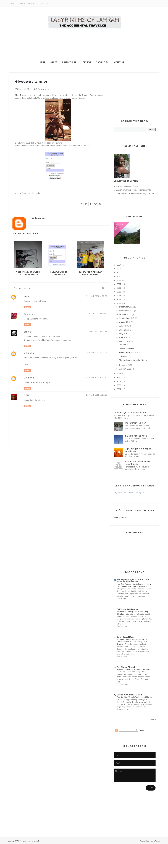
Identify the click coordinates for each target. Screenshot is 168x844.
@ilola (27, 332)
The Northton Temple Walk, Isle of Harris (134, 697)
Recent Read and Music (129, 352)
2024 (119, 265)
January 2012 (125, 369)
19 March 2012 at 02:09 (96, 352)
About (54, 62)
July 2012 (123, 326)
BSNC (27, 395)
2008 (119, 385)
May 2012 (123, 334)
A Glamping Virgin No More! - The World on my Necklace (133, 580)
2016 (119, 288)
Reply (27, 307)
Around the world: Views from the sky (137, 462)
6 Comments (42, 89)
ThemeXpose (154, 841)
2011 (119, 374)
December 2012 (126, 307)
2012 (119, 303)
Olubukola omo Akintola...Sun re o (134, 360)
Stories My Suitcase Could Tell (131, 695)
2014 (119, 296)
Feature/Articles (27, 3)
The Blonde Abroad (126, 667)
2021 (119, 269)
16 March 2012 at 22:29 (96, 296)
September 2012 (126, 318)
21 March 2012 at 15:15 (96, 377)
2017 (119, 284)
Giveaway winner (126, 349)
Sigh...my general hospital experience (138, 449)
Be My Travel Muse (126, 637)
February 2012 (125, 365)
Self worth (123, 345)
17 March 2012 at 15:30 (96, 314)
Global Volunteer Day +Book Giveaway (90, 273)
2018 (119, 280)
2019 (119, 276)
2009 (119, 381)
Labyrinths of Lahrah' (126, 181)
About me (45, 3)
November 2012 (126, 310)
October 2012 (125, 314)
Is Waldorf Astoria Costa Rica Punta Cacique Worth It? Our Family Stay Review (132, 641)
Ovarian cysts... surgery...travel (130, 412)
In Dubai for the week (136, 435)
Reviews (87, 62)
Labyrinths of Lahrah (120, 493)
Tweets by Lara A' (122, 517)
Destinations (69, 62)
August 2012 (124, 322)
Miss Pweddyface (23, 95)
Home (12, 3)
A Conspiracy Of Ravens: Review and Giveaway (28, 273)
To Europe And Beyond (128, 609)
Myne (27, 296)
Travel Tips (102, 62)
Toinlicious (29, 314)
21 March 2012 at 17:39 (96, 395)
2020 (119, 272)
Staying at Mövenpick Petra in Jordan (133, 669)
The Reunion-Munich (135, 423)
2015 (119, 292)
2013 (119, 299)
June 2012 (123, 330)
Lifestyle (119, 62)
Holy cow (123, 356)
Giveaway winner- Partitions (59, 273)
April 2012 (123, 337)
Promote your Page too (136, 493)
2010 (119, 377)
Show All (153, 719)
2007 (119, 389)
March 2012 (124, 341)
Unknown (29, 353)
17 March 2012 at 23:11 (96, 331)
